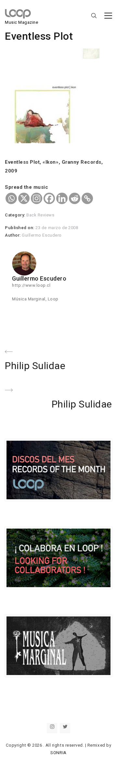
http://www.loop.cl (31, 285)
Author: (13, 235)
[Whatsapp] (11, 198)
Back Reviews (40, 215)
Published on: (20, 227)
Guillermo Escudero (41, 235)
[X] (24, 198)
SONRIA (58, 752)
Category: (15, 215)
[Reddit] (74, 198)
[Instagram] (36, 198)
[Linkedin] (62, 198)
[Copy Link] (87, 198)
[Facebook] (49, 198)
